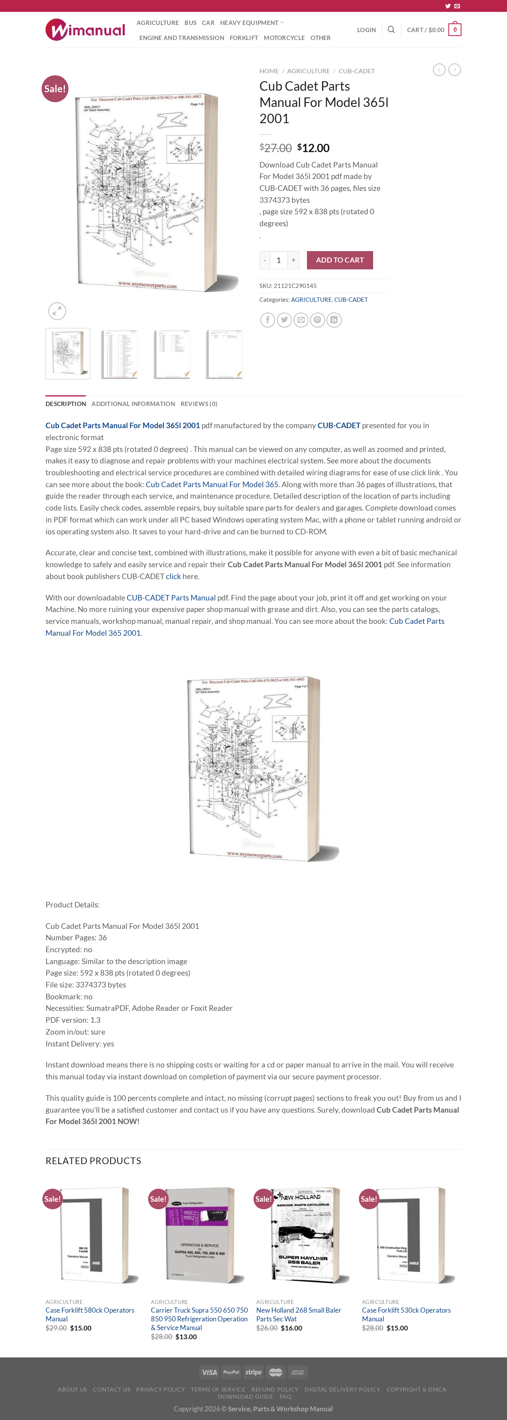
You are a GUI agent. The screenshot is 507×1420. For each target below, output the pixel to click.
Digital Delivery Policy (342, 1389)
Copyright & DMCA (417, 1389)
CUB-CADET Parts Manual (171, 597)
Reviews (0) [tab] (199, 403)
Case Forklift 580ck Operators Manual (90, 1314)
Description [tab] (66, 403)
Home (269, 70)
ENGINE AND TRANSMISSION (181, 37)
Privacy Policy (160, 1389)
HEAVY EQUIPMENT (249, 22)
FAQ (286, 1396)
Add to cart (340, 259)
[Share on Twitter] (284, 320)
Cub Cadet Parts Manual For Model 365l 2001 (123, 425)
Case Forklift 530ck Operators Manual (406, 1314)
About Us (72, 1389)
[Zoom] (57, 311)
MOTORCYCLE (284, 37)
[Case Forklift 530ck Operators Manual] (411, 1235)
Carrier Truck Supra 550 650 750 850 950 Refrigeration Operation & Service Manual (199, 1318)
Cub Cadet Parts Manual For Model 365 (212, 484)
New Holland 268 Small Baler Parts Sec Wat (298, 1314)
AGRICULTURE (158, 22)
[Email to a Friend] (301, 320)
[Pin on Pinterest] (317, 320)
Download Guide (246, 1396)
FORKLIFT (244, 37)
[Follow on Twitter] (448, 6)
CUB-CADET (357, 70)
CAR (208, 22)
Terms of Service (218, 1389)
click (173, 576)
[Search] (391, 29)
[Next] (234, 193)
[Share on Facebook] (267, 320)
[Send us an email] (457, 6)
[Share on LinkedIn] (333, 320)
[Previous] (59, 193)
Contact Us (111, 1389)
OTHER (321, 37)
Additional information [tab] (133, 403)
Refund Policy (275, 1389)
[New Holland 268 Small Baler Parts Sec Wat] (305, 1235)
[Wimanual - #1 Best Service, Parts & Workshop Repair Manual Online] (85, 30)
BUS (190, 22)
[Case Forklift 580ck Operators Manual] (94, 1235)
